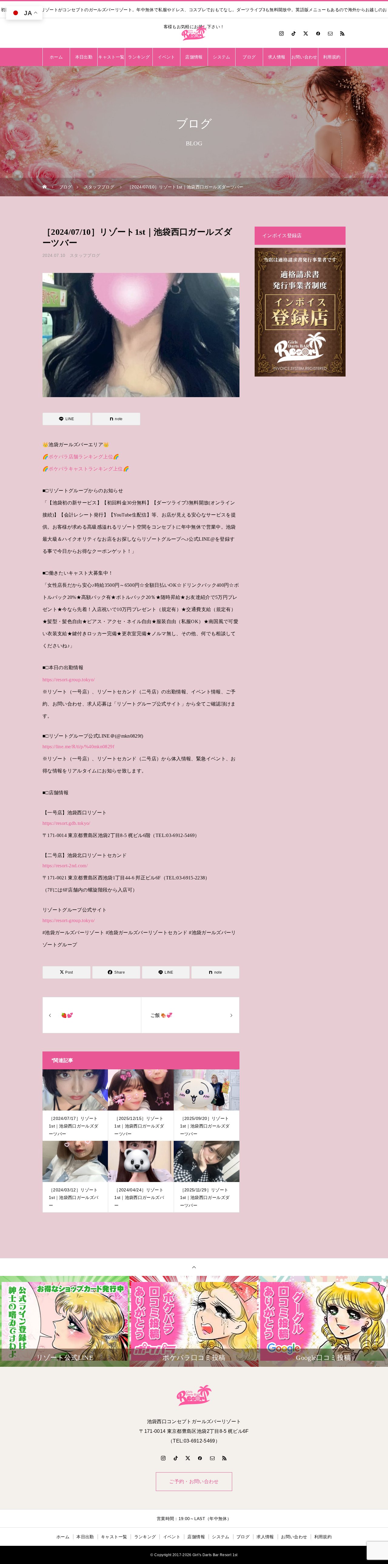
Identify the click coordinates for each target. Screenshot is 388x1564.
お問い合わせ (304, 57)
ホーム (56, 57)
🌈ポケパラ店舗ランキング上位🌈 (80, 456)
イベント (166, 57)
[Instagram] (281, 33)
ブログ (249, 57)
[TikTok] (294, 33)
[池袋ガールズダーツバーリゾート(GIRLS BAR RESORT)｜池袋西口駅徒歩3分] (194, 33)
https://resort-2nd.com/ (65, 865)
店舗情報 (193, 57)
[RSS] (343, 33)
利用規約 (331, 57)
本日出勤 (83, 57)
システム (221, 57)
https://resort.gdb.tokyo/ (66, 823)
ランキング (139, 57)
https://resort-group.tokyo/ (68, 679)
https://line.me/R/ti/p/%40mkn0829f (78, 746)
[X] (306, 33)
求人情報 (276, 57)
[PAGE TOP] (194, 1267)
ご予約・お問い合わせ (194, 1481)
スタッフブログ (85, 255)
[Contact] (330, 33)
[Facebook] (318, 33)
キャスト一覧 (111, 57)
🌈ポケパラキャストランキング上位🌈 (85, 468)
